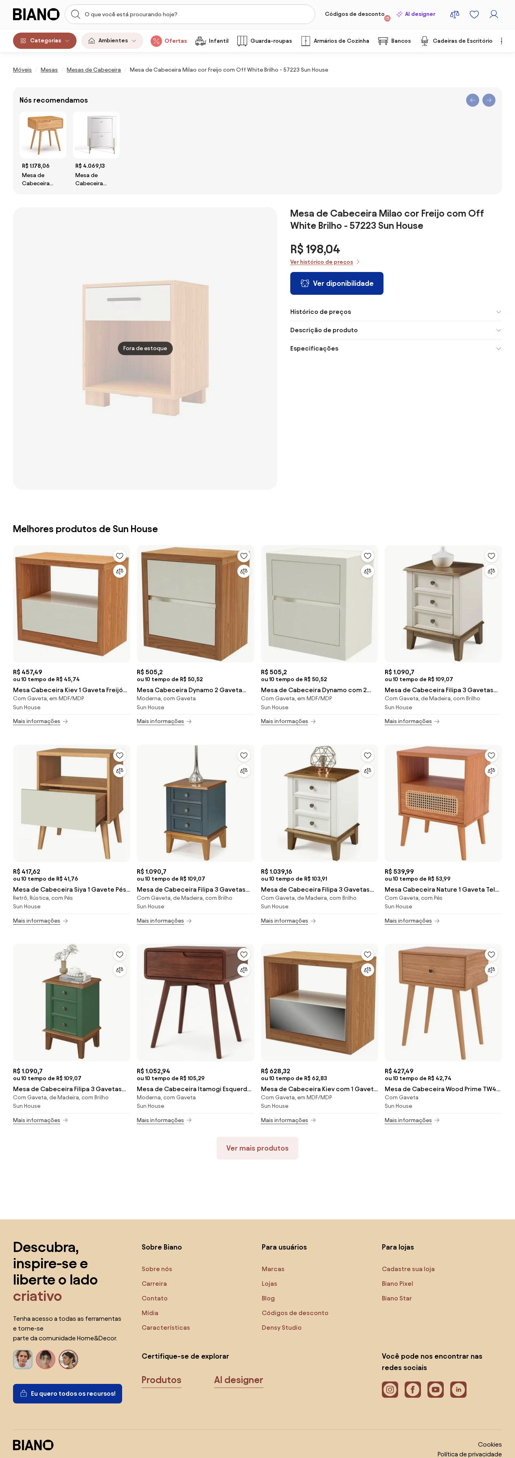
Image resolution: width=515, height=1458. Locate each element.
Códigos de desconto (357, 16)
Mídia (150, 1312)
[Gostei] (119, 555)
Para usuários (284, 1247)
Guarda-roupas (271, 41)
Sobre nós (157, 1268)
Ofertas (175, 41)
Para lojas (398, 1247)
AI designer (420, 14)
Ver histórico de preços (321, 262)
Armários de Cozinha (341, 41)
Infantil (218, 41)
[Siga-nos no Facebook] (413, 1389)
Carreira (154, 1283)
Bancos (401, 41)
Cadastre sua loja (408, 1268)
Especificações (314, 348)
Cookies (490, 1444)
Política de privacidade (470, 1454)
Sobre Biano (162, 1247)
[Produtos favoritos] (474, 14)
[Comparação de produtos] (455, 14)
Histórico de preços (320, 311)
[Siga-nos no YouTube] (435, 1389)
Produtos (162, 1380)
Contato (155, 1298)
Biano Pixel (397, 1283)
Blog (268, 1298)
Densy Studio (282, 1327)
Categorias (45, 40)
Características (166, 1327)
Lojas (269, 1283)
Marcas (273, 1268)
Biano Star (397, 1298)
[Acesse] (494, 14)
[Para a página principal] (36, 14)
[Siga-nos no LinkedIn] (458, 1389)
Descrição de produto (324, 330)
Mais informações (36, 721)
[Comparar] (119, 571)
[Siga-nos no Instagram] (390, 1389)
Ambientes (113, 40)
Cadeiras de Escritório (463, 41)
